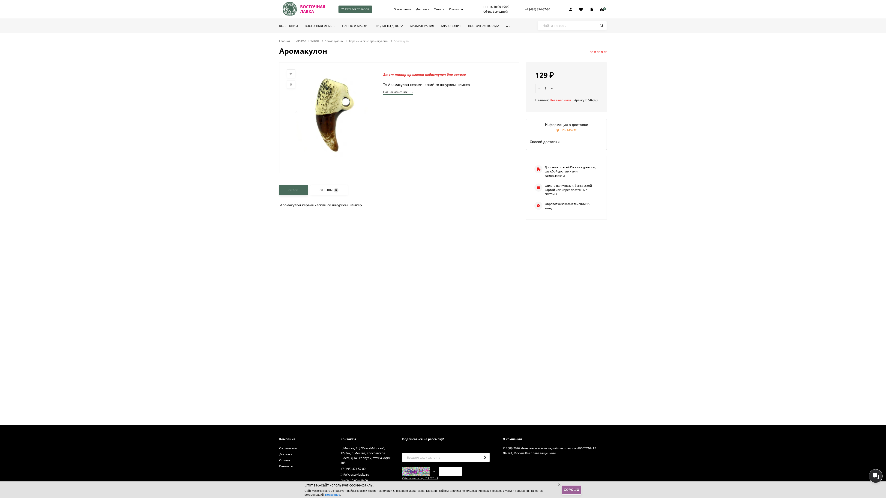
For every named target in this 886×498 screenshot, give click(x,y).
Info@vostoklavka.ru (355, 474)
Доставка (422, 9)
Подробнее (332, 494)
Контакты (456, 9)
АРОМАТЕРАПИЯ (307, 41)
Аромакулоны (334, 41)
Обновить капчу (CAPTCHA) (420, 478)
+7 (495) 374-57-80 (537, 9)
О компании (402, 9)
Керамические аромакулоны (368, 41)
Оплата (439, 9)
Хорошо (571, 490)
